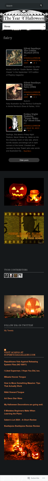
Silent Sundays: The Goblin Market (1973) (32, 50)
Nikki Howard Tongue (14, 392)
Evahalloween (32, 58)
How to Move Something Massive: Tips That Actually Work (22, 384)
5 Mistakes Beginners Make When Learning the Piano (19, 412)
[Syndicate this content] (24, 350)
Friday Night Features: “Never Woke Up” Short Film (32, 117)
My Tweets (8, 330)
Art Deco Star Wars (13, 398)
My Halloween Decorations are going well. (23, 404)
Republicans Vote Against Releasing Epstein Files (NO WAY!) (21, 363)
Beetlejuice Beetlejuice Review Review (22, 425)
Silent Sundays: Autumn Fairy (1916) (32, 84)
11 (29, 131)
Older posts (24, 160)
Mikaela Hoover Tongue (15, 376)
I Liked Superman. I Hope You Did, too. (22, 370)
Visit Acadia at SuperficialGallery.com (19, 353)
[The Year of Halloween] (24, 16)
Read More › (28, 151)
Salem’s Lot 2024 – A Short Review (20, 419)
